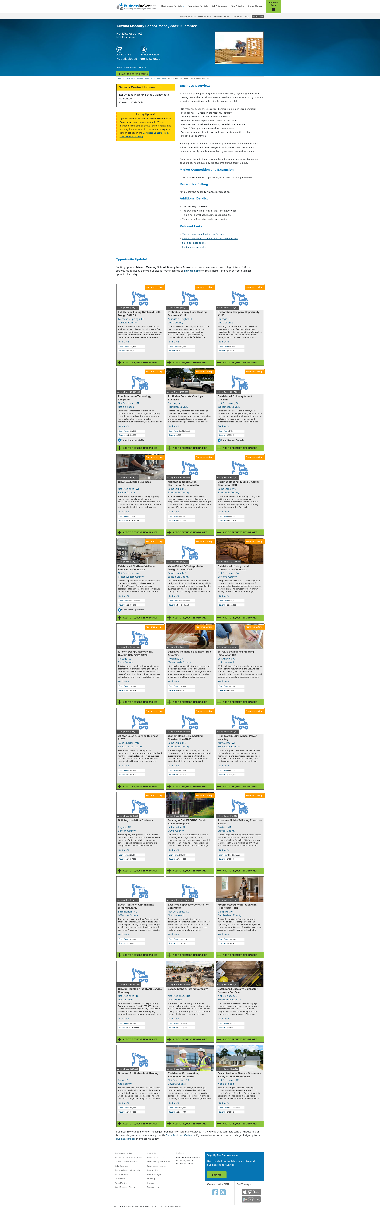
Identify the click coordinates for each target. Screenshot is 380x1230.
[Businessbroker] (136, 6)
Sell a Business (219, 6)
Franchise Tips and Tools (158, 1161)
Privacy (150, 1183)
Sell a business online (194, 242)
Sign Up (216, 1174)
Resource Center (221, 16)
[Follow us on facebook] (215, 1192)
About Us (151, 1153)
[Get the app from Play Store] (251, 1199)
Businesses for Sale (171, 6)
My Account (257, 16)
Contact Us (152, 1170)
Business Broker (126, 1138)
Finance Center (204, 16)
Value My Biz (236, 16)
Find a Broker (237, 6)
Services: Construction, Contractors (132, 67)
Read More (123, 341)
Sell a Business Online (179, 1135)
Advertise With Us (155, 1157)
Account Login (154, 1174)
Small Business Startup (125, 1187)
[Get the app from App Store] (251, 1191)
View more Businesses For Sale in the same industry (210, 238)
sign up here (192, 270)
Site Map (151, 1178)
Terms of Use (153, 1187)
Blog (247, 16)
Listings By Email (187, 16)
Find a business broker (194, 247)
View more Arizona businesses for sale (203, 234)
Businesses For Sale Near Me (128, 1157)
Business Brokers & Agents (127, 1170)
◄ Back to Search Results (133, 74)
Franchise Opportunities (126, 1161)
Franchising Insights (156, 1166)
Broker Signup (255, 6)
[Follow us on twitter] (223, 1192)
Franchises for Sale (198, 6)
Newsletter (120, 1178)
